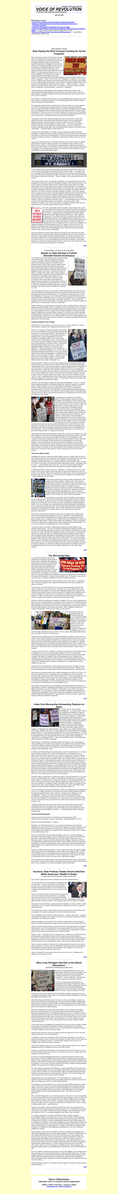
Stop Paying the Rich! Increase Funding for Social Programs (53, 22)
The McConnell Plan (39, 25)
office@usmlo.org (65, 1186)
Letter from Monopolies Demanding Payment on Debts (51, 27)
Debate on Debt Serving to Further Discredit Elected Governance (54, 24)
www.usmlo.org (52, 1186)
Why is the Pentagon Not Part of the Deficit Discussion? (51, 32)
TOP (85, 245)
